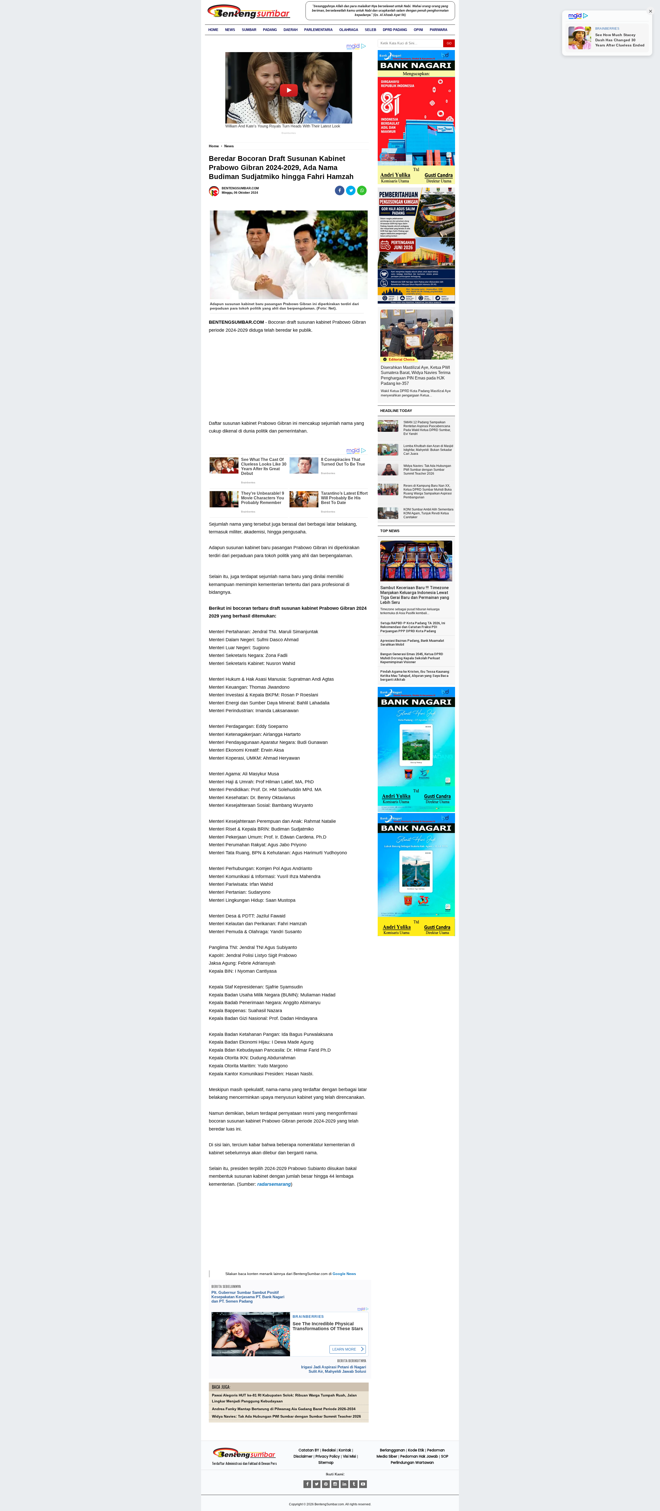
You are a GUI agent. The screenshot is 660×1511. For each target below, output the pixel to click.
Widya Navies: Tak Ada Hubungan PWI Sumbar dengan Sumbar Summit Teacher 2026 (286, 1416)
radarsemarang (274, 1184)
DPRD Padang (395, 30)
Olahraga (348, 30)
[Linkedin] (344, 1484)
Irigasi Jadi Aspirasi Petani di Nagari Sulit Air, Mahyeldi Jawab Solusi (333, 1369)
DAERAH (291, 30)
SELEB (370, 30)
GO (449, 43)
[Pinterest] (326, 1484)
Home (213, 30)
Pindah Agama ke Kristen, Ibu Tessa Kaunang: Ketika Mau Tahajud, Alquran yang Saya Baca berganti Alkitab (415, 675)
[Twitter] (316, 1484)
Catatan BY (309, 1450)
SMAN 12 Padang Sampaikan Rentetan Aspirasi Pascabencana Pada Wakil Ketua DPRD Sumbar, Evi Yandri (427, 428)
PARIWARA (438, 30)
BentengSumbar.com (329, 1504)
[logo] (244, 1457)
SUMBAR (249, 30)
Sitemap (326, 1462)
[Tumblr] (354, 1484)
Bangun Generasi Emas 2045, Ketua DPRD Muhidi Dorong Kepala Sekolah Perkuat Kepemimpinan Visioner (411, 658)
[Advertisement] (289, 373)
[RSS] (363, 1484)
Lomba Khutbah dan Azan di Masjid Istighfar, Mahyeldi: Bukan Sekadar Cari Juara (428, 450)
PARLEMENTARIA (318, 30)
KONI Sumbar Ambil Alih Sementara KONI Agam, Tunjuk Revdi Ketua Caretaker (428, 513)
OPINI (418, 30)
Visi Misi (349, 1456)
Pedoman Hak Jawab (419, 1456)
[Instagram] (335, 1484)
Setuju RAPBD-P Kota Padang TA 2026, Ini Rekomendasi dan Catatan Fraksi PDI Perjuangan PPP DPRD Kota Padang (412, 627)
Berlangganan (392, 1450)
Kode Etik (416, 1450)
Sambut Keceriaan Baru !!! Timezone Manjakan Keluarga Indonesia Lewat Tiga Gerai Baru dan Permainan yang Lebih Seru (414, 595)
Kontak (345, 1450)
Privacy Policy (328, 1456)
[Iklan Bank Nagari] (416, 811)
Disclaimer (303, 1456)
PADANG (270, 30)
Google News (344, 1274)
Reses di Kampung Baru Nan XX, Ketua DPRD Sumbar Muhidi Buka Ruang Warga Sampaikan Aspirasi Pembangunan (427, 491)
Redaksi (329, 1450)
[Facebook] (307, 1484)
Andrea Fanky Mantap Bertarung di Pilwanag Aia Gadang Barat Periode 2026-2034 (284, 1409)
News (230, 30)
